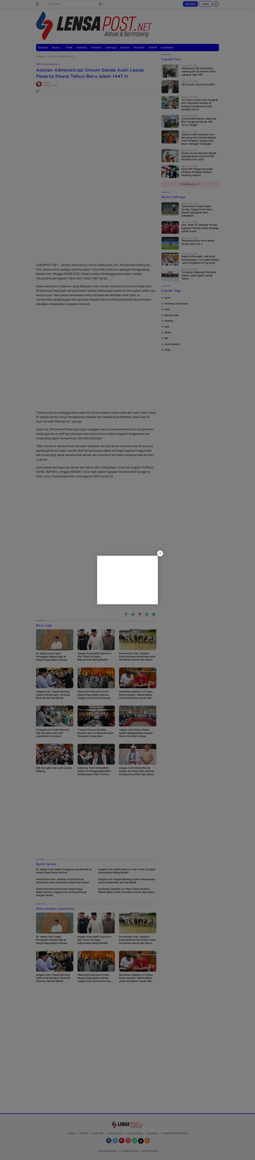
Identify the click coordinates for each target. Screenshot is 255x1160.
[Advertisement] (127, 580)
